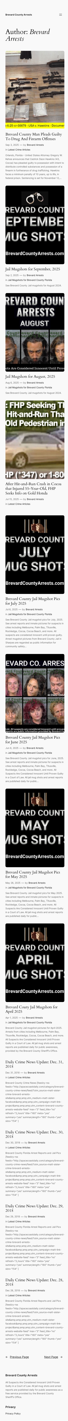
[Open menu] (61, 15)
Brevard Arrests (35, 144)
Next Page (53, 1357)
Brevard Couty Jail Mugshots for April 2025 (31, 1009)
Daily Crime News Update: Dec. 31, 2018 (34, 1064)
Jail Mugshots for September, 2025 (32, 269)
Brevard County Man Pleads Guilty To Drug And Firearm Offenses (33, 136)
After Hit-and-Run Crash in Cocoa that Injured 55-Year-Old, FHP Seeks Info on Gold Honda (33, 488)
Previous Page (17, 1357)
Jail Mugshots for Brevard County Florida (30, 280)
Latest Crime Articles (19, 149)
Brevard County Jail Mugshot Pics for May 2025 (32, 874)
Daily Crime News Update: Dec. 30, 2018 (34, 1134)
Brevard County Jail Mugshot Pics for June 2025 (32, 739)
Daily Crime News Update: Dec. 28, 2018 (34, 1282)
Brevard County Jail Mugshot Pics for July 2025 (32, 601)
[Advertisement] (34, 4)
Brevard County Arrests (18, 14)
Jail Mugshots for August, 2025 (30, 376)
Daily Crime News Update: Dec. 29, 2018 (34, 1208)
